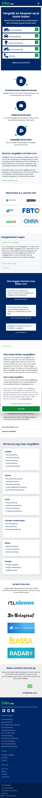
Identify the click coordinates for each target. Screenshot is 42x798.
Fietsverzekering (11, 463)
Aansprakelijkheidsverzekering (16, 487)
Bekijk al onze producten (21, 62)
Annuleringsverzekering (13, 529)
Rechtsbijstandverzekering (15, 490)
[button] (21, 30)
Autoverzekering (11, 455)
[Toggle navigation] (38, 3)
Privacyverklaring (7, 788)
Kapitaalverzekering (8, 730)
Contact (4, 774)
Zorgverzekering (11, 503)
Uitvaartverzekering (12, 508)
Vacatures (5, 777)
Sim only (4, 758)
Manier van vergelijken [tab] (10, 242)
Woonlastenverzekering (14, 479)
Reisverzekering (11, 527)
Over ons (4, 769)
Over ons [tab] (5, 268)
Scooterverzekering (12, 458)
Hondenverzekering (12, 549)
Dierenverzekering (12, 546)
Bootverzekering (11, 524)
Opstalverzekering (12, 482)
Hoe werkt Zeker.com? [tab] (10, 427)
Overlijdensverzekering (13, 511)
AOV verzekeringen (8, 733)
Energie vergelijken (12, 565)
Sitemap (4, 793)
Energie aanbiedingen (13, 567)
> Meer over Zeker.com (10, 181)
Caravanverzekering (13, 466)
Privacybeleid (6, 785)
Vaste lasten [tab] (7, 346)
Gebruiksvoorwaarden (9, 791)
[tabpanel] (21, 253)
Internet (4, 760)
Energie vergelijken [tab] (9, 431)
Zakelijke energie (11, 570)
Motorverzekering (12, 460)
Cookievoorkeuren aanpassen (21, 404)
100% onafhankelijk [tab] (9, 264)
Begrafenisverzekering (13, 505)
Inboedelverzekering (13, 484)
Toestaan (21, 409)
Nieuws (3, 772)
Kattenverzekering (12, 552)
